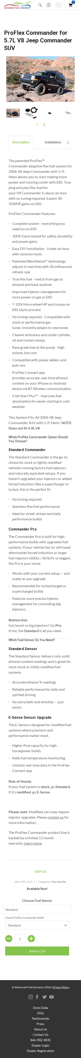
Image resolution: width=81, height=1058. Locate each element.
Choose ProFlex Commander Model (24, 917)
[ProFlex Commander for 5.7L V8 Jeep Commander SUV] (13, 113)
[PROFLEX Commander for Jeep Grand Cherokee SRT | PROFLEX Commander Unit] (49, 113)
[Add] (31, 938)
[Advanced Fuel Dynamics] (17, 5)
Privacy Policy (61, 987)
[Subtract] (8, 938)
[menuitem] (40, 5)
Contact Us (40, 1034)
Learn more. (33, 843)
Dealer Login (41, 1045)
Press (40, 1024)
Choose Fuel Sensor (37, 900)
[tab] (21, 142)
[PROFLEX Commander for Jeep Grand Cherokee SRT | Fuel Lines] (68, 113)
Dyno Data (40, 1008)
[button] (40, 5)
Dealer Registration (40, 1051)
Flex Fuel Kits (59, 881)
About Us (40, 1029)
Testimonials (40, 1018)
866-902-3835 (40, 1040)
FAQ (40, 1013)
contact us (56, 817)
